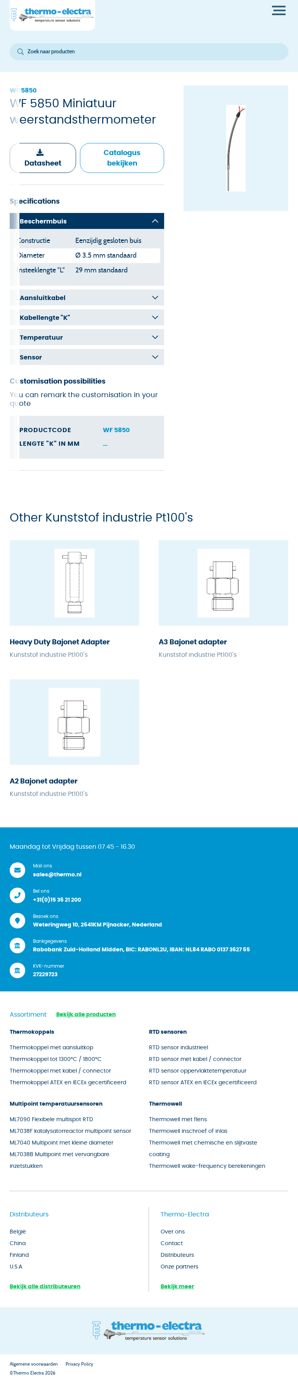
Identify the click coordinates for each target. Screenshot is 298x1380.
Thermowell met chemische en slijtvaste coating (203, 1148)
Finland (19, 1255)
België (18, 1232)
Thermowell (165, 1104)
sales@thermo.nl (57, 875)
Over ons (173, 1232)
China (18, 1243)
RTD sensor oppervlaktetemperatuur (197, 1071)
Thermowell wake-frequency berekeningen (207, 1166)
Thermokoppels (32, 1032)
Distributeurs (177, 1255)
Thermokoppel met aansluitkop (51, 1047)
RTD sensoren (168, 1032)
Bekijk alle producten (86, 1014)
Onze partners (179, 1267)
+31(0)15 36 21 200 (57, 900)
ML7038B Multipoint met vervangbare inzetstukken (59, 1160)
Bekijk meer (177, 1286)
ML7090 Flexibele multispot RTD (51, 1119)
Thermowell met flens (178, 1119)
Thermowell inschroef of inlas (188, 1131)
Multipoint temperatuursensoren (56, 1104)
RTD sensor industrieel (178, 1047)
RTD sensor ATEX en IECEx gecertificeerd (202, 1082)
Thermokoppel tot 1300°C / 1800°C (56, 1059)
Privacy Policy (79, 1364)
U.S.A (16, 1267)
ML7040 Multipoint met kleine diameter (61, 1143)
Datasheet (42, 163)
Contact (172, 1243)
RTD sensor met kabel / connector (195, 1059)
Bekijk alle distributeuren (45, 1286)
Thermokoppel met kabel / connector (60, 1071)
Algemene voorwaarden (34, 1364)
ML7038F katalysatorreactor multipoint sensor (70, 1131)
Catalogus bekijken (122, 158)
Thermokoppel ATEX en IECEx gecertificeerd (68, 1082)
